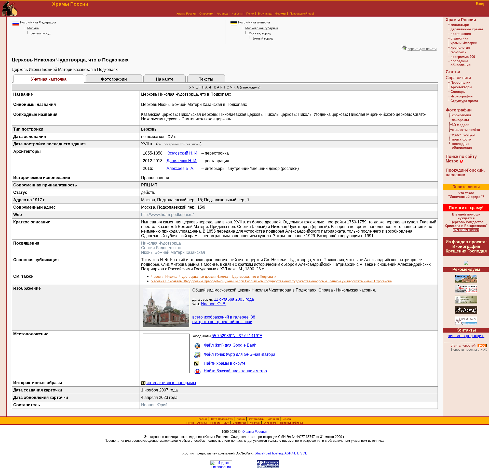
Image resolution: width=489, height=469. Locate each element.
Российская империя (254, 22)
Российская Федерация (38, 22)
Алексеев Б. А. (180, 168)
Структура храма (464, 101)
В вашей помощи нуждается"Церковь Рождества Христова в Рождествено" (466, 220)
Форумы (280, 13)
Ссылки (287, 418)
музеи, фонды (463, 134)
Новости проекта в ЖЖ (469, 349)
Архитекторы (461, 87)
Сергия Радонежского (162, 248)
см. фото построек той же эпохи (222, 322)
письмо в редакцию (466, 336)
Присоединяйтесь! (302, 13)
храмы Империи (464, 43)
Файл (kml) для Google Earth (230, 345)
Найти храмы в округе (225, 363)
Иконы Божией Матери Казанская (173, 252)
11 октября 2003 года (234, 299)
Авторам (273, 418)
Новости (237, 13)
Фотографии (114, 79)
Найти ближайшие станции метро (235, 371)
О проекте (270, 422)
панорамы (460, 120)
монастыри (460, 25)
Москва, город (260, 33)
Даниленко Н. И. (182, 161)
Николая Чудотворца (161, 243)
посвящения (461, 34)
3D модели (460, 125)
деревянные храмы (467, 29)
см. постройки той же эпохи (178, 144)
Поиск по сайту (461, 156)
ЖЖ (226, 422)
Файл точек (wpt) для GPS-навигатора (239, 354)
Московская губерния (261, 28)
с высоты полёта (466, 130)
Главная (202, 418)
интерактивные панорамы (171, 383)
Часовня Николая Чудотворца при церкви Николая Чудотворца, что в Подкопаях (213, 276)
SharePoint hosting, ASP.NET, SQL (281, 453)
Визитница (264, 13)
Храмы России (186, 13)
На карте (164, 79)
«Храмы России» (254, 432)
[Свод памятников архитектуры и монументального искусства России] (466, 282)
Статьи (453, 72)
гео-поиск (458, 52)
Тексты (206, 79)
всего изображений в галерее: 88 (223, 317)
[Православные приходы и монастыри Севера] (466, 302)
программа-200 (463, 57)
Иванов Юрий (154, 405)
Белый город (40, 33)
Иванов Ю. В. (213, 304)
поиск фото (461, 139)
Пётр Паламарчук (222, 418)
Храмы (241, 418)
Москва (33, 28)
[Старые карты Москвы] (466, 313)
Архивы (202, 422)
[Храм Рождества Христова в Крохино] (466, 324)
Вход (480, 4)
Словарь (458, 92)
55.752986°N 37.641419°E (237, 336)
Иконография (462, 96)
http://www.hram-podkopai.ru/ (167, 214)
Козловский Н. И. (182, 153)
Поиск (250, 13)
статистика (459, 38)
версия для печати (422, 49)
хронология (460, 47)
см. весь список (466, 230)
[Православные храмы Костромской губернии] (466, 292)
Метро (452, 161)
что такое (466, 195)
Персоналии (460, 82)
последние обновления (461, 63)
